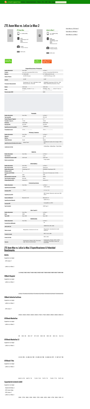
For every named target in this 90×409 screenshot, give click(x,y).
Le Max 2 (52, 30)
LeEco (47, 30)
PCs (43, 2)
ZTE (18, 30)
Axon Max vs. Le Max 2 (71, 34)
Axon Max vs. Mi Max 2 (71, 31)
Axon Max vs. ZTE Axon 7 (72, 28)
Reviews (23, 2)
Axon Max (21, 30)
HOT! (46, 2)
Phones (39, 2)
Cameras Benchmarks (31, 2)
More (50, 2)
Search (53, 2)
